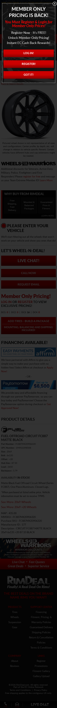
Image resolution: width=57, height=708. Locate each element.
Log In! (28, 53)
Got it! (29, 74)
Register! (29, 64)
